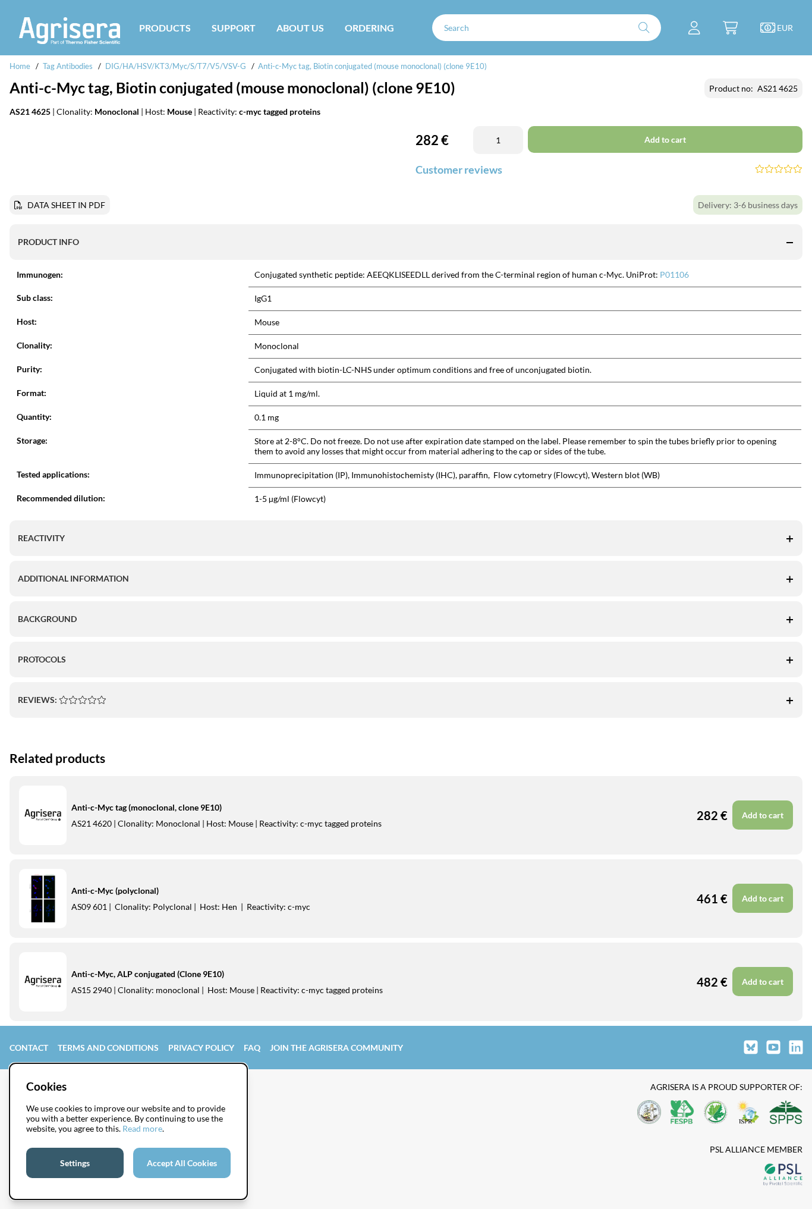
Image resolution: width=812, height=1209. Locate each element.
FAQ (252, 1047)
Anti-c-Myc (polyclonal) (115, 890)
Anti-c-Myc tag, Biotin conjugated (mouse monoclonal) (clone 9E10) (372, 66)
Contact (29, 1047)
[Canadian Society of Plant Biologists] (716, 1113)
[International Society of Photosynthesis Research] (748, 1113)
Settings (75, 1163)
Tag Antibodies (68, 66)
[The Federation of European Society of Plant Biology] (682, 1113)
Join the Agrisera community (336, 1047)
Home (20, 66)
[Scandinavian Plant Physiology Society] (785, 1113)
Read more (142, 1128)
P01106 (674, 274)
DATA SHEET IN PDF (66, 205)
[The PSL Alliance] (782, 1175)
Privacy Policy (201, 1047)
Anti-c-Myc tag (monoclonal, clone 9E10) (146, 807)
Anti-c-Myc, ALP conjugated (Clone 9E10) (147, 974)
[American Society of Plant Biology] (649, 1113)
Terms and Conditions (108, 1047)
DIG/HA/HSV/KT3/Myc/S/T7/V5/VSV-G (175, 66)
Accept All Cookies (182, 1163)
